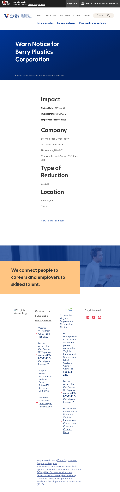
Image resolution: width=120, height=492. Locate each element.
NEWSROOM (65, 15)
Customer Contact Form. (68, 429)
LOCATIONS (51, 15)
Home (18, 76)
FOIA (40, 472)
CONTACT (88, 15)
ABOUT (40, 15)
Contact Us (42, 311)
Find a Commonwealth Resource (102, 3)
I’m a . (45, 23)
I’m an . (66, 23)
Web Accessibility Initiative (58, 472)
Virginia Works (19, 2)
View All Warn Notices (52, 221)
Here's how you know (36, 5)
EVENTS (76, 15)
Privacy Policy (69, 476)
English (72, 3)
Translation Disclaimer (49, 476)
